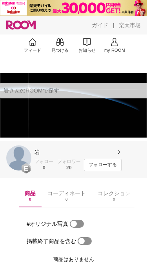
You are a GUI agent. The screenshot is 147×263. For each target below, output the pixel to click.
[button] (18, 157)
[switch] (77, 224)
